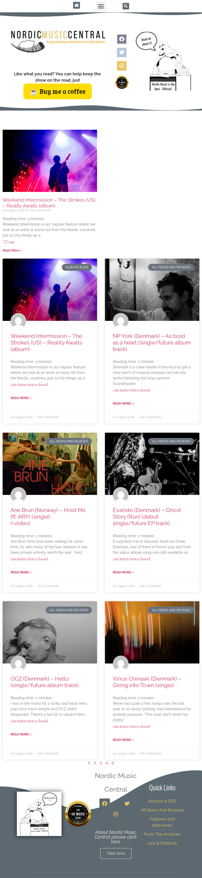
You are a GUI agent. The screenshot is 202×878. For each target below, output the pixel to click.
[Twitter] (122, 52)
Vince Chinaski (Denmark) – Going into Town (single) (147, 681)
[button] (101, 6)
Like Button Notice (24, 385)
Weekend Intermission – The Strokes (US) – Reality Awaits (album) (49, 202)
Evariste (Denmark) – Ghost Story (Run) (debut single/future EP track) (147, 516)
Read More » (12, 250)
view (43, 385)
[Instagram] (122, 66)
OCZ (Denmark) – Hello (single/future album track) (45, 681)
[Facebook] (122, 39)
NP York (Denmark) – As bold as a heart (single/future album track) (152, 342)
